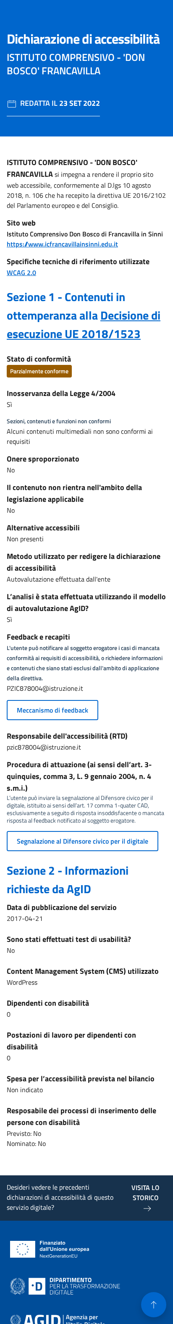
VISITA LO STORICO (145, 1192)
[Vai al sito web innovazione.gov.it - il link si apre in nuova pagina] (66, 1286)
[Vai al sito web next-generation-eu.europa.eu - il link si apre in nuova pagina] (49, 1249)
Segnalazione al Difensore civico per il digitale (82, 841)
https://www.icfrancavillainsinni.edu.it (62, 244)
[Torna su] (153, 1304)
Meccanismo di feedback (52, 710)
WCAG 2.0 (21, 272)
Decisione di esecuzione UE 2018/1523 (83, 324)
